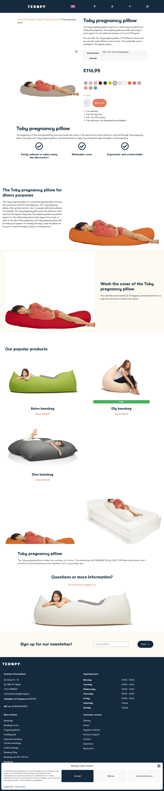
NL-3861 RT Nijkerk (12, 684)
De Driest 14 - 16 (11, 680)
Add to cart (99, 103)
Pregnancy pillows (51, 19)
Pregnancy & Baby (33, 19)
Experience (88, 744)
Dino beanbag (42, 474)
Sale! (121, 402)
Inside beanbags (11, 748)
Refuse (111, 776)
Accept (77, 776)
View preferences (144, 776)
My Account (88, 748)
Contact (87, 739)
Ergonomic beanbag (13, 739)
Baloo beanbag (42, 408)
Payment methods (91, 730)
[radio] (86, 83)
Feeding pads (10, 734)
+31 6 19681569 (10, 689)
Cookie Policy (9, 786)
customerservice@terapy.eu (16, 694)
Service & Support (91, 734)
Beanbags (8, 721)
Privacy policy (20, 786)
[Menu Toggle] (147, 6)
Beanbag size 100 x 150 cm (16, 757)
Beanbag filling (10, 752)
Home (20, 19)
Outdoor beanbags (12, 743)
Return (86, 725)
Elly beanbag (121, 408)
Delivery (87, 721)
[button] (159, 766)
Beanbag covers (11, 725)
